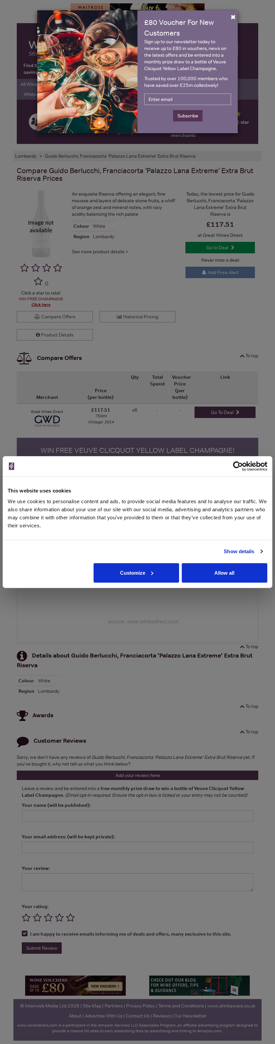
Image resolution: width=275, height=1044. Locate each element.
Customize (132, 572)
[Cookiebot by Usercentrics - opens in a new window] (238, 466)
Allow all (224, 572)
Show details (239, 551)
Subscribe (187, 116)
